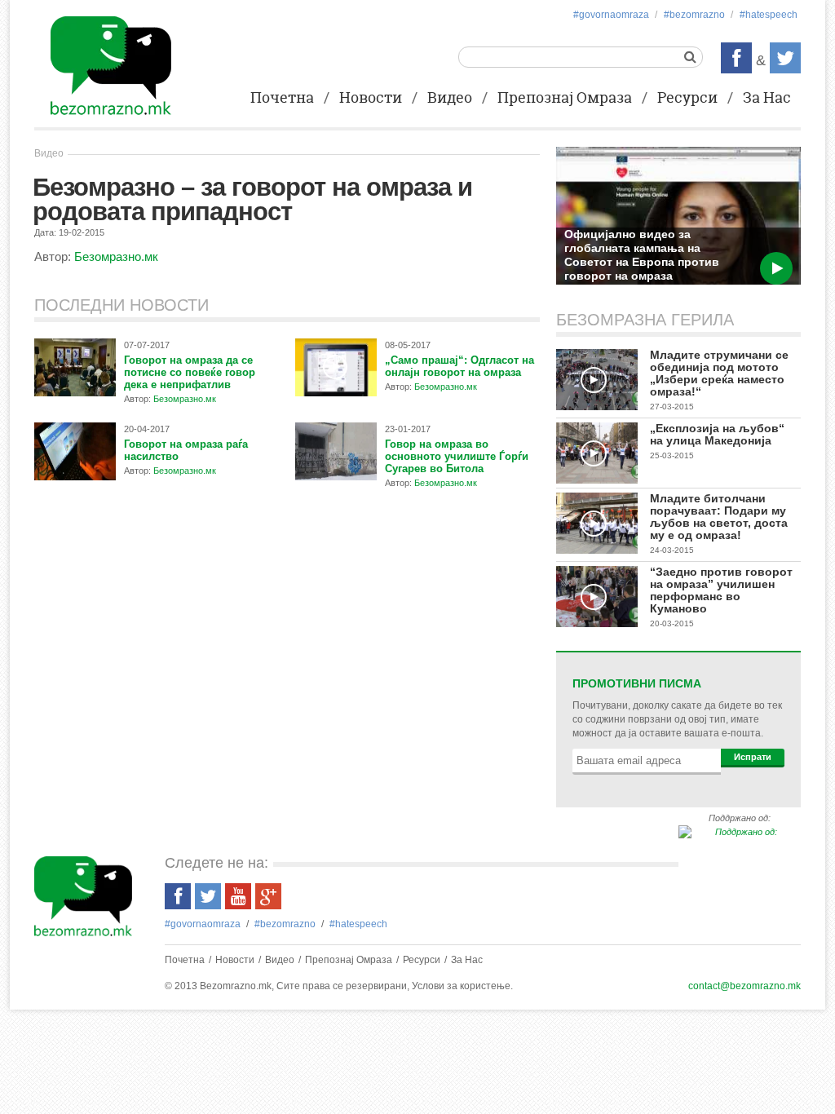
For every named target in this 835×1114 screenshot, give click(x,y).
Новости (370, 99)
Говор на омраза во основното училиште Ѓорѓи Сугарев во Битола (456, 456)
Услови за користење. (462, 986)
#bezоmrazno (694, 14)
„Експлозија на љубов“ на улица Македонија (717, 434)
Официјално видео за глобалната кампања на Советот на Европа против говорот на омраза (641, 255)
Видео (449, 99)
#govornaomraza (611, 14)
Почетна (282, 99)
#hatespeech (768, 14)
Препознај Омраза (564, 99)
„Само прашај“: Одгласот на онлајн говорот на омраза (459, 366)
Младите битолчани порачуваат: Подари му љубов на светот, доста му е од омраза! (719, 517)
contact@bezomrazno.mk (744, 986)
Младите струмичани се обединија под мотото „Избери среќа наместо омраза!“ (719, 373)
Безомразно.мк (116, 256)
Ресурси (687, 99)
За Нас (767, 99)
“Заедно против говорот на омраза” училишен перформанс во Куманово (721, 590)
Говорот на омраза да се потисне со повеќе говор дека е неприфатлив (189, 372)
